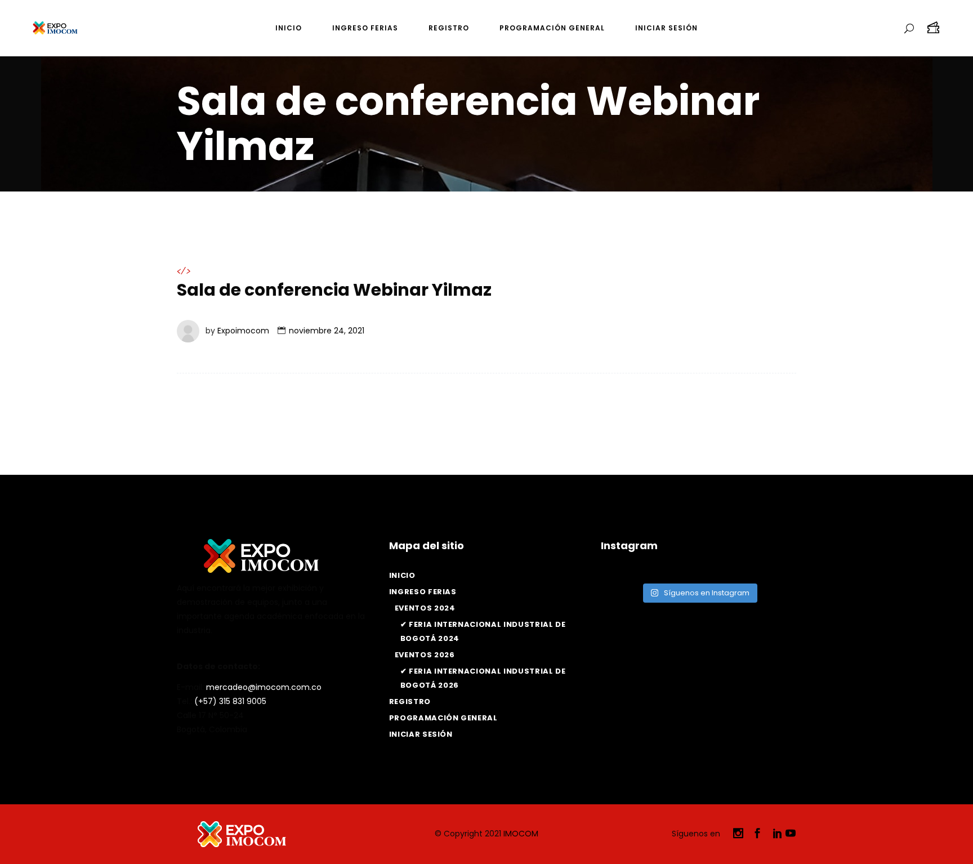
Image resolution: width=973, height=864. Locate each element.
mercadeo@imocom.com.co (264, 687)
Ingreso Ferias (423, 591)
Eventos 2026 (425, 654)
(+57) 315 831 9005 (230, 701)
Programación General (443, 717)
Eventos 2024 (425, 608)
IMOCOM (520, 833)
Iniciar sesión (421, 734)
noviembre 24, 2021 (326, 330)
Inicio (402, 575)
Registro (410, 701)
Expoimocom (243, 330)
